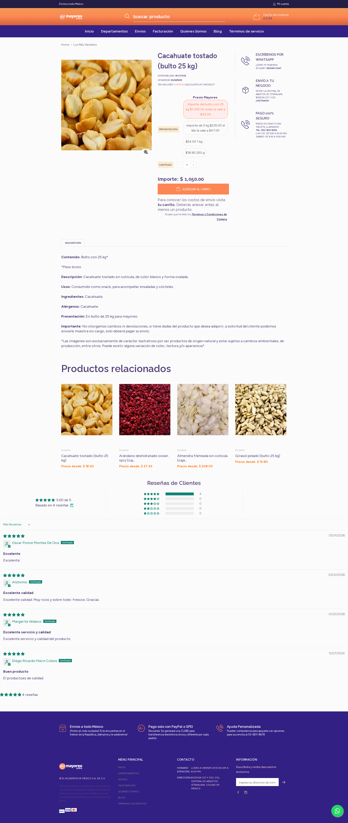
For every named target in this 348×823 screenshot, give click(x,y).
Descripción (73, 243)
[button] (257, 470)
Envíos (140, 31)
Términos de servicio (246, 31)
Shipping (179, 84)
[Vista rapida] (107, 389)
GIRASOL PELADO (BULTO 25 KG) (257, 456)
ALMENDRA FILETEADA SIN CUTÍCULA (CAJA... (202, 458)
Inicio (89, 31)
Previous (52, 426)
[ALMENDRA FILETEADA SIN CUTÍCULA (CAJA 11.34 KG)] (203, 414)
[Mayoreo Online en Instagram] (246, 792)
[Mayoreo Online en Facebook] (238, 792)
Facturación (163, 31)
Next (295, 426)
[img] (14, 536)
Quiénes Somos (193, 31)
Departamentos (114, 31)
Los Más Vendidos (85, 44)
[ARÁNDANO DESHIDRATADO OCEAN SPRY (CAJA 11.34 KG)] (145, 414)
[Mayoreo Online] (70, 766)
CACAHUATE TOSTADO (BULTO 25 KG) (84, 458)
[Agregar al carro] (283, 470)
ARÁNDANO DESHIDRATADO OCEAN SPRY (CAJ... (143, 458)
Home (65, 44)
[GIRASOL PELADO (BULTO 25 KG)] (261, 414)
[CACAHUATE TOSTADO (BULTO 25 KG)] (87, 414)
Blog (218, 31)
